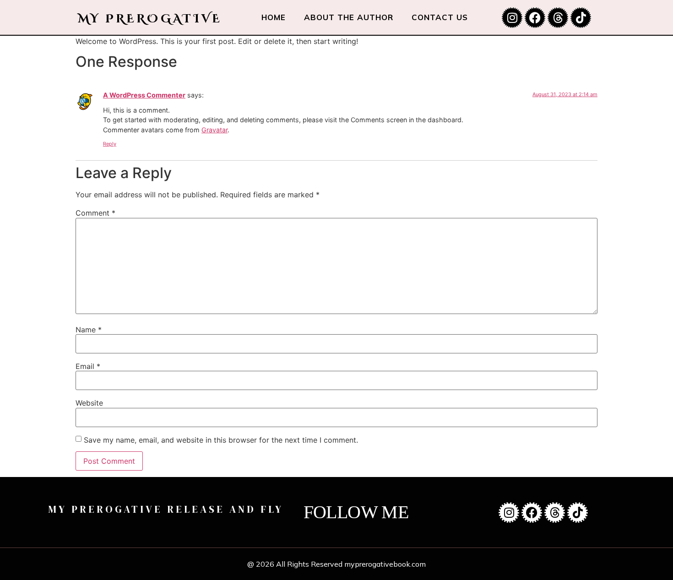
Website (89, 403)
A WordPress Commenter (144, 95)
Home (273, 17)
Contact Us (440, 17)
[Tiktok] (580, 17)
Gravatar (214, 130)
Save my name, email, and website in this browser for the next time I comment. (221, 440)
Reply (109, 144)
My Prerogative (150, 19)
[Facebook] (535, 17)
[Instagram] (512, 17)
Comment (95, 213)
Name (89, 329)
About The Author (348, 17)
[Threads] (558, 17)
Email (88, 366)
